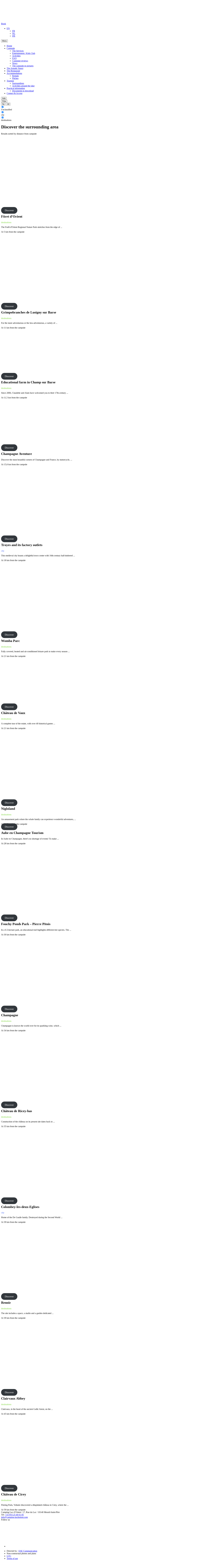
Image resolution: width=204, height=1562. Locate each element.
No (3, 104)
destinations (6, 120)
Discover (9, 210)
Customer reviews (20, 61)
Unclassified (6, 109)
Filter (4, 101)
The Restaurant (13, 71)
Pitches (15, 78)
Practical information (16, 88)
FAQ (14, 58)
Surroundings (18, 83)
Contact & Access (14, 93)
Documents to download (23, 91)
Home (9, 46)
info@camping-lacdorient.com (14, 1517)
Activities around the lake (23, 86)
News (14, 63)
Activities (16, 56)
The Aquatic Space (15, 68)
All (8, 104)
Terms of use (12, 1558)
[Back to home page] (22, 21)
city (2, 115)
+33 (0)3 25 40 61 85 (14, 1515)
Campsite (11, 48)
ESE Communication (28, 1551)
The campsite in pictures (22, 66)
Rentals (15, 76)
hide (4, 98)
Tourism (10, 81)
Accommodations (14, 73)
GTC (9, 1556)
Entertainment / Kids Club (23, 53)
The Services (18, 51)
